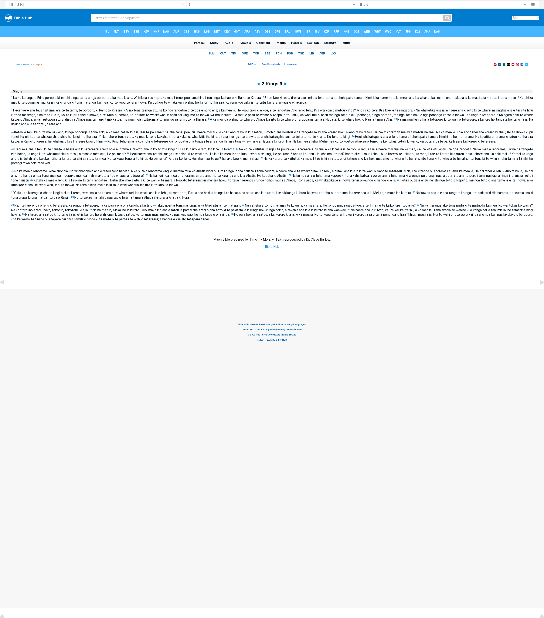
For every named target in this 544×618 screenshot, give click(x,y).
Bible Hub (272, 247)
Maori (27, 64)
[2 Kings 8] (5, 292)
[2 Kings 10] (538, 292)
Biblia (19, 64)
